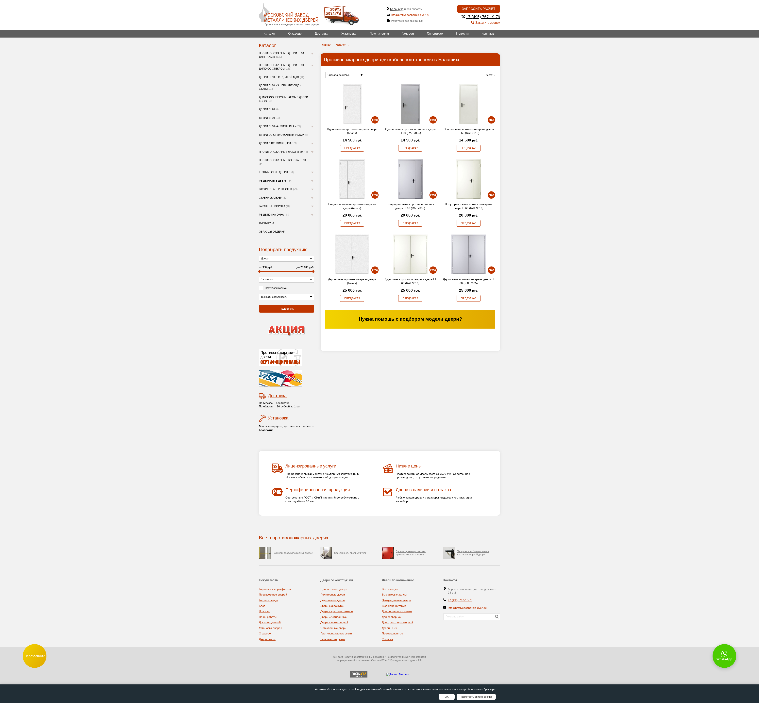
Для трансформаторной (397, 622)
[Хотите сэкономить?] (286, 331)
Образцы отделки (272, 231)
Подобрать (287, 308)
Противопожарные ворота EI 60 (282, 162)
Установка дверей (270, 627)
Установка (348, 33)
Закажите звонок (487, 22)
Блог (262, 605)
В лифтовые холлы (394, 594)
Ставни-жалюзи (273, 197)
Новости (462, 33)
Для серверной (391, 616)
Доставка (321, 33)
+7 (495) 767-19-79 (483, 17)
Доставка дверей (270, 622)
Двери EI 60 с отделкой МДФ (281, 77)
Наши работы (268, 616)
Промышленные (392, 633)
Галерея (408, 33)
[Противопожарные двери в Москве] (288, 13)
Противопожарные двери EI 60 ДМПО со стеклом (281, 67)
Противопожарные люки (336, 633)
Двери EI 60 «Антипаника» (280, 126)
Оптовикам (435, 33)
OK (447, 696)
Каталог (269, 33)
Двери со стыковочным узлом (283, 134)
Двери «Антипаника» (333, 616)
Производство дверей (273, 594)
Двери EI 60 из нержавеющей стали (280, 87)
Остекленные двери (333, 627)
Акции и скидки (268, 600)
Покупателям (379, 33)
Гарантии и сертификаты (275, 589)
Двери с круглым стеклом (336, 611)
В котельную (390, 589)
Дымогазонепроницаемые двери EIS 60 (283, 99)
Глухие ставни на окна (278, 189)
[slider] (259, 271)
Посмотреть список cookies (476, 696)
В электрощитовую (394, 605)
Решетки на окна (274, 214)
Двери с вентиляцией (278, 143)
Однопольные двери (333, 589)
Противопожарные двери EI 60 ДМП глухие (281, 55)
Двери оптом (267, 639)
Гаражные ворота (274, 206)
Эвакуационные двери (396, 600)
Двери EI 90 (268, 109)
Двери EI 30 (269, 117)
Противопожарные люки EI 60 (283, 151)
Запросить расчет (478, 8)
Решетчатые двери (275, 180)
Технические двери (276, 172)
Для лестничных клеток (397, 611)
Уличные (387, 639)
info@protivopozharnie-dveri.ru (410, 14)
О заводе (295, 33)
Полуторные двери (332, 594)
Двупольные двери (332, 600)
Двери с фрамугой (332, 605)
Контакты (488, 33)
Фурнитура (266, 223)
